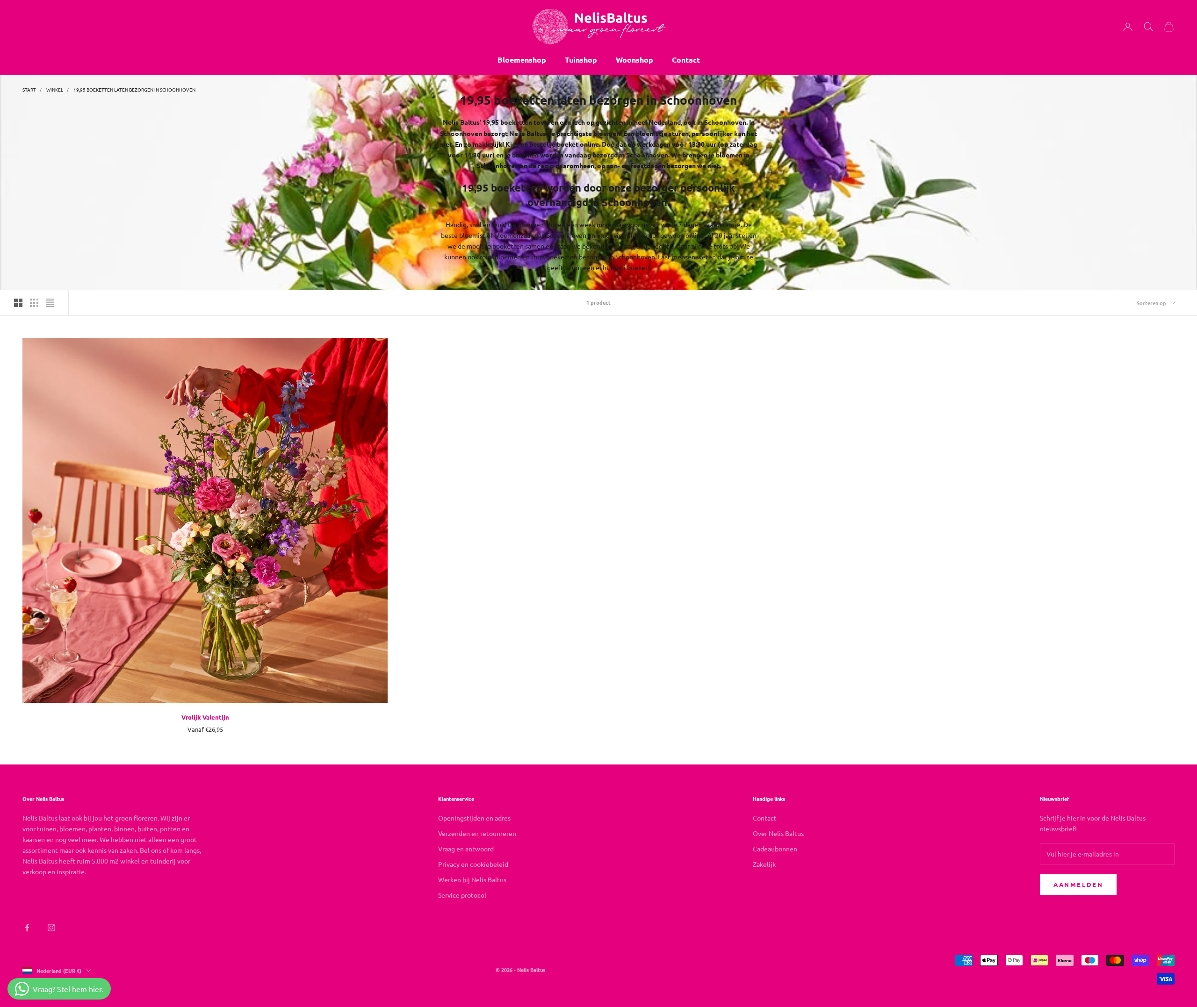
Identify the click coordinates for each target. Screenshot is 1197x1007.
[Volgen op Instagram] (51, 927)
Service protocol (462, 895)
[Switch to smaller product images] (34, 302)
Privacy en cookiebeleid (473, 864)
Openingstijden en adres (474, 818)
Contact (686, 59)
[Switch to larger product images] (18, 302)
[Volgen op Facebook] (27, 927)
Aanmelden (1078, 884)
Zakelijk (764, 864)
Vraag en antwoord (466, 848)
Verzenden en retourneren (477, 833)
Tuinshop (581, 59)
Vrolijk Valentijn (205, 717)
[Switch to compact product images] (50, 302)
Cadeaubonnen (775, 848)
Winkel (54, 89)
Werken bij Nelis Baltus (472, 879)
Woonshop (634, 59)
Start (29, 89)
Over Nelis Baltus (778, 833)
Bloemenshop (522, 59)
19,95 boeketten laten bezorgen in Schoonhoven (134, 89)
